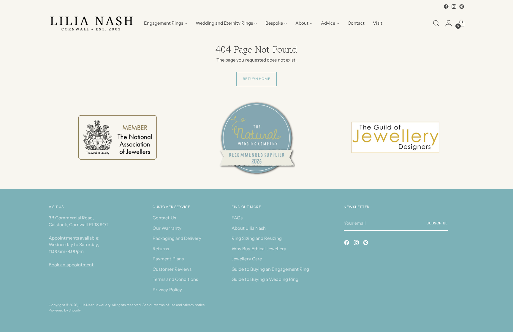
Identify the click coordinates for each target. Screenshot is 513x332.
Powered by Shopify (65, 310)
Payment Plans (168, 259)
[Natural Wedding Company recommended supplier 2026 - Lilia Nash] (256, 137)
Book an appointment (71, 265)
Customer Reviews (172, 269)
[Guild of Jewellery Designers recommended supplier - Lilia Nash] (396, 137)
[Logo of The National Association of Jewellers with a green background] (117, 137)
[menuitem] (165, 23)
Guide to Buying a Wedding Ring (265, 279)
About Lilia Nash (249, 228)
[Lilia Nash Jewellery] (92, 23)
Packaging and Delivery (177, 238)
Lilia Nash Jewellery (94, 305)
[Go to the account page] (449, 23)
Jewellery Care (247, 259)
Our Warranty (167, 228)
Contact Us (164, 218)
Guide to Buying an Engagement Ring (270, 269)
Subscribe (437, 223)
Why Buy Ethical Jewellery (259, 248)
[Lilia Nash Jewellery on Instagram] (454, 6)
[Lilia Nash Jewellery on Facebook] (446, 6)
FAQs (237, 218)
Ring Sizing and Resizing (257, 238)
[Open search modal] (436, 23)
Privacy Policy (167, 289)
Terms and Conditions (175, 279)
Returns (161, 248)
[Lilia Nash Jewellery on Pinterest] (461, 6)
